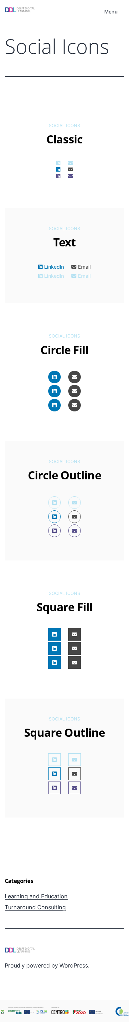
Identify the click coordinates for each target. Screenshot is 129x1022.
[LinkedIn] (58, 162)
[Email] (70, 162)
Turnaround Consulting (35, 907)
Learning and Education (36, 896)
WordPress (73, 965)
